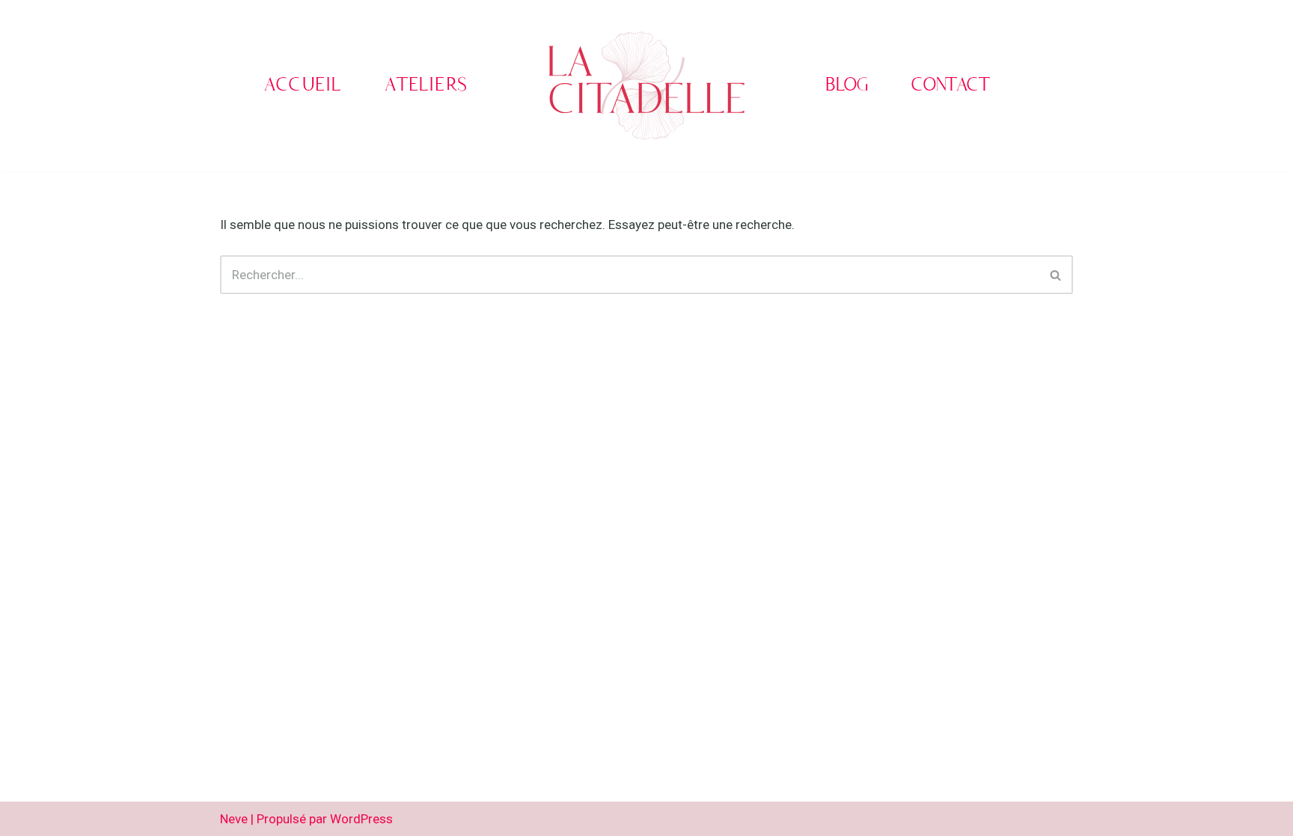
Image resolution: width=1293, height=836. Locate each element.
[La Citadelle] (646, 85)
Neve (234, 818)
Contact (950, 85)
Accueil (302, 85)
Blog (846, 85)
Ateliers (426, 85)
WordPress (361, 818)
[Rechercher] (1056, 274)
